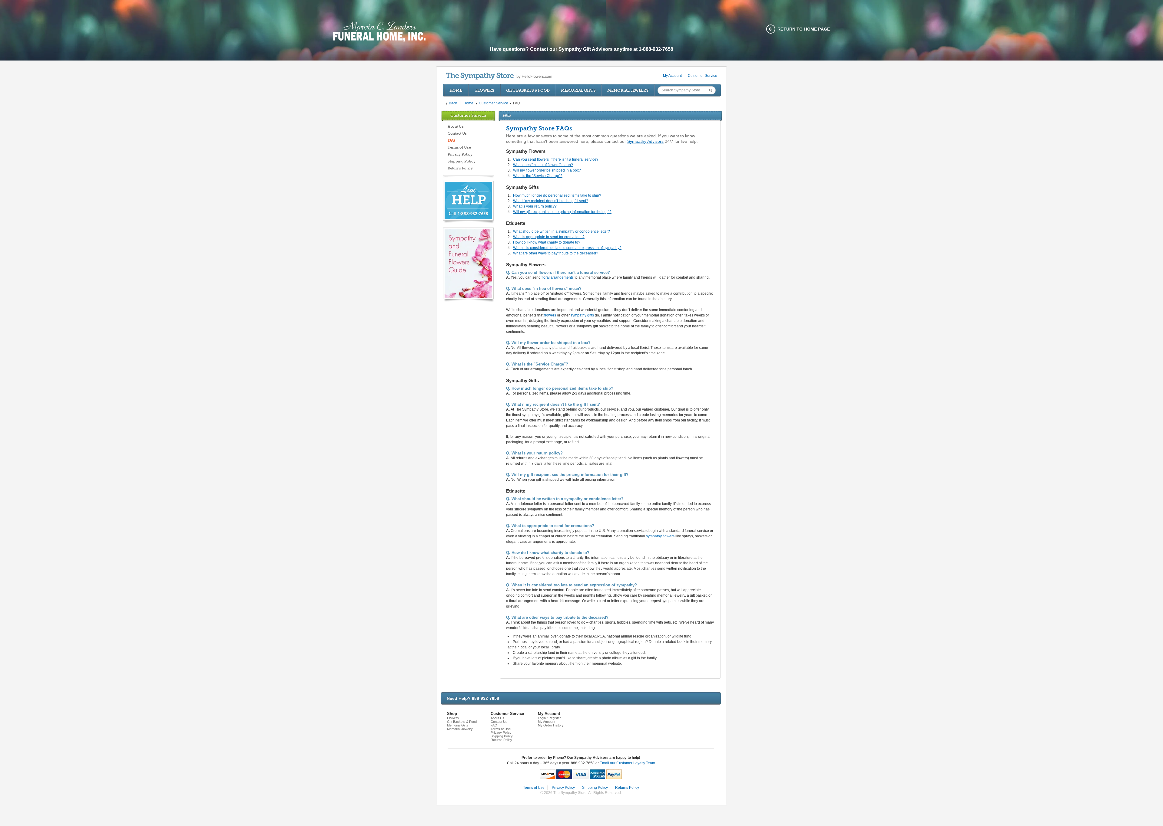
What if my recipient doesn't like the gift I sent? (550, 201)
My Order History (551, 725)
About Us (456, 126)
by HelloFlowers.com (499, 76)
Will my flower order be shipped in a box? (547, 170)
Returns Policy (460, 168)
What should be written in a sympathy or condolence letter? (561, 231)
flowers (550, 315)
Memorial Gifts (578, 90)
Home (455, 90)
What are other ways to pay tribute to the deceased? (555, 253)
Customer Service (702, 76)
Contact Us (457, 133)
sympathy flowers (660, 536)
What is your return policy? (535, 206)
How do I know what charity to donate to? (546, 242)
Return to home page (803, 29)
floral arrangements (558, 277)
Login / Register (549, 718)
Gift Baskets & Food (528, 90)
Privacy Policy (460, 154)
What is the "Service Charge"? (537, 176)
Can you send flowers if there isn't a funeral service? (555, 159)
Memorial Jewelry (627, 90)
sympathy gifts (582, 315)
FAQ (451, 140)
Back (453, 103)
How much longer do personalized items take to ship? (557, 195)
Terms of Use (459, 147)
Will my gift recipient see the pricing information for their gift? (562, 212)
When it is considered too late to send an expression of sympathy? (567, 248)
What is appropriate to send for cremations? (549, 237)
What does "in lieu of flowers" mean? (543, 165)
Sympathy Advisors (645, 141)
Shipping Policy (461, 161)
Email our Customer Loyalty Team (627, 763)
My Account (672, 76)
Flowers (484, 90)
